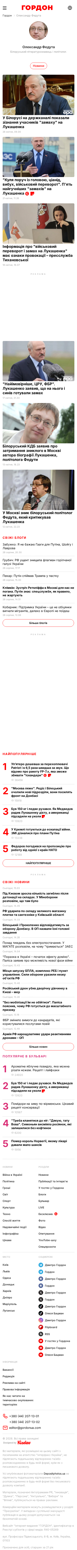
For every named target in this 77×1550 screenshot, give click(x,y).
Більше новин (38, 1046)
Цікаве (7, 1240)
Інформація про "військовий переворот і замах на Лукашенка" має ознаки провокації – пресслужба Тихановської (38, 253)
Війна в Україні (12, 1174)
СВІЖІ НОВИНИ (16, 882)
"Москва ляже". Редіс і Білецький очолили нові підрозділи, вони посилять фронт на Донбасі (41, 792)
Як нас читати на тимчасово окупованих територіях (18, 1400)
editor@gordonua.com (25, 1428)
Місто (6, 1257)
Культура (9, 1207)
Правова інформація (16, 1389)
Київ (5, 1264)
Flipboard (51, 1327)
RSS (47, 1334)
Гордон (7, 15)
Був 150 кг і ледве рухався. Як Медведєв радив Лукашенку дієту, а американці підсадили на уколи (42, 812)
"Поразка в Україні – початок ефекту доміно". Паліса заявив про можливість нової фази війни (38, 958)
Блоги (42, 1194)
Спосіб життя (11, 1220)
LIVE (41, 1207)
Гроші (6, 1187)
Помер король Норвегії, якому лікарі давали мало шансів (39, 1143)
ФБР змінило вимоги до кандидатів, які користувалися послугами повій (31, 1022)
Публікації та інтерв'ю (53, 1181)
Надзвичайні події (15, 1227)
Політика (8, 1181)
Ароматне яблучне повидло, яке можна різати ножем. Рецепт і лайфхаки (40, 1068)
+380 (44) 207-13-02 (24, 1422)
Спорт (7, 1200)
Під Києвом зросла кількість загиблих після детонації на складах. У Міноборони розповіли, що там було (35, 897)
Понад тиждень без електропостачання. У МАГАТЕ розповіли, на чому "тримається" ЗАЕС (38, 944)
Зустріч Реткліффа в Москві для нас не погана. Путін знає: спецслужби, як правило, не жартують (38, 591)
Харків (7, 1290)
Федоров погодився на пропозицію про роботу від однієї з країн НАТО (41, 848)
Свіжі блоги (14, 538)
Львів (6, 1271)
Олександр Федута (28, 15)
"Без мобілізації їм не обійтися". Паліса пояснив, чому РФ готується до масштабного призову (37, 1006)
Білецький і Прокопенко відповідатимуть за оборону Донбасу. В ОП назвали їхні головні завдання (36, 928)
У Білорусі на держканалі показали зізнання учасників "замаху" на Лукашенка (36, 122)
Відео (42, 1227)
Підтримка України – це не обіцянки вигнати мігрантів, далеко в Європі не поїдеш (37, 609)
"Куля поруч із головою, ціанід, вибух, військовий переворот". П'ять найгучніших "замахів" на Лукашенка (37, 187)
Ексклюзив (45, 1214)
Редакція (8, 1376)
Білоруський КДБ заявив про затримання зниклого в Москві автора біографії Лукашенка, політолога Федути (32, 453)
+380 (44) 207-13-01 (24, 1416)
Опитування (46, 1233)
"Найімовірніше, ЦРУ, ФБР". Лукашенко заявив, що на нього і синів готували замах (34, 388)
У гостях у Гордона (51, 1187)
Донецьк (8, 1284)
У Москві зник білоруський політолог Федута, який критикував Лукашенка (38, 517)
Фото (41, 1220)
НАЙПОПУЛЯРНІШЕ (19, 754)
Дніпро (7, 1297)
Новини (8, 1166)
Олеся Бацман (54, 1313)
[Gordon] (37, 8)
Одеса (7, 1277)
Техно (6, 1214)
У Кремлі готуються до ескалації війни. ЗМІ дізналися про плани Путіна (41, 831)
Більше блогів (38, 622)
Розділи (43, 1166)
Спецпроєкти (47, 1246)
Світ (5, 1194)
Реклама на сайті (14, 1382)
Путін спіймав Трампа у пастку (31, 576)
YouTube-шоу (47, 1240)
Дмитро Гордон (55, 1265)
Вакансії (8, 1369)
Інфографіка (11, 1233)
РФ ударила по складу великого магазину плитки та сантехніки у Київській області (34, 913)
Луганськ (9, 1310)
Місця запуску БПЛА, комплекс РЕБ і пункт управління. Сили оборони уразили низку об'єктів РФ (35, 974)
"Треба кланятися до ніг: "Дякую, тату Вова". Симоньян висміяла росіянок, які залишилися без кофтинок (41, 1124)
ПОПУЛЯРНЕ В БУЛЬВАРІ (25, 1056)
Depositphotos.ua (54, 1473)
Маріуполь (10, 1304)
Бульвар (43, 1200)
